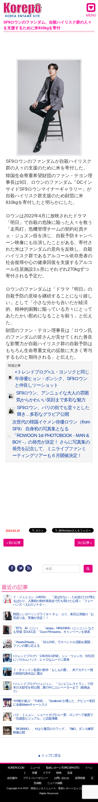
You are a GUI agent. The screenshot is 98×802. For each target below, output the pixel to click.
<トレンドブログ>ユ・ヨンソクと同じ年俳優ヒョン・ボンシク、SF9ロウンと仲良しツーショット (52, 378)
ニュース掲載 (54, 783)
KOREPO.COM (16, 767)
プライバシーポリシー (35, 778)
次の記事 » (84, 542)
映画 (58, 772)
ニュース (35, 767)
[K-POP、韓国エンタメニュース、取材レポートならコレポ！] (22, 6)
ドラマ (46, 772)
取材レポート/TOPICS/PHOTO (62, 767)
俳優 (34, 772)
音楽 (69, 772)
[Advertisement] (49, 44)
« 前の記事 (13, 542)
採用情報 (80, 778)
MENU (91, 15)
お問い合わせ (61, 778)
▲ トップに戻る (49, 755)
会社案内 (12, 778)
